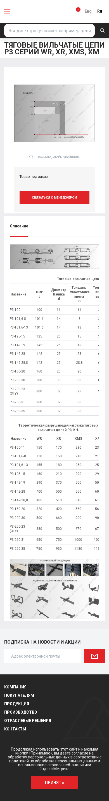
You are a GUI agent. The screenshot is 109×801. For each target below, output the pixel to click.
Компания (15, 687)
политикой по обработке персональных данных (53, 761)
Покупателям (19, 695)
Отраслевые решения (27, 720)
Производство (20, 712)
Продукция (16, 704)
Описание (19, 226)
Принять (54, 782)
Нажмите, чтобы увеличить (58, 157)
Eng (88, 11)
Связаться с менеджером (54, 197)
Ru (99, 11)
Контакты (15, 729)
